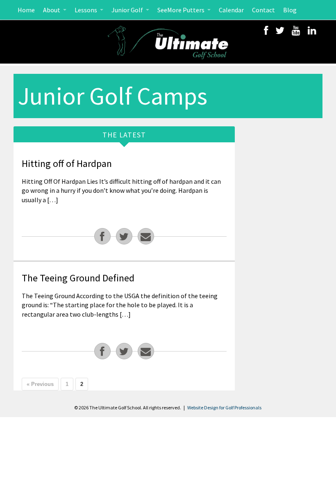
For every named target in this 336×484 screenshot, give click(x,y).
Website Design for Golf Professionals (224, 407)
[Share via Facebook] (102, 236)
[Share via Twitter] (124, 236)
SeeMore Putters (181, 10)
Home (26, 10)
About (52, 10)
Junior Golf (127, 10)
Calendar (231, 10)
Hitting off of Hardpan (67, 163)
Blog (290, 10)
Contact (263, 10)
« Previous (40, 384)
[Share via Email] (146, 236)
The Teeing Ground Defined (78, 278)
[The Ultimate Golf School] (168, 41)
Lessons (86, 10)
